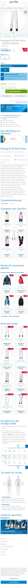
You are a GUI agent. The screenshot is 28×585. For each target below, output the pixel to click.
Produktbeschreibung (8, 152)
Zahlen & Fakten (20, 152)
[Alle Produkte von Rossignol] (24, 12)
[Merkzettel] (22, 2)
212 (6, 54)
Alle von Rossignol (14, 316)
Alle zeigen (4, 316)
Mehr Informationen (15, 575)
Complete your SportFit (5, 161)
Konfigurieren (14, 578)
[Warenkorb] (26, 2)
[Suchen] (25, 5)
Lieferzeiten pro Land (21, 102)
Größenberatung (7, 66)
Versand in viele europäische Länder (10, 117)
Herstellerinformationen (22, 159)
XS (6, 63)
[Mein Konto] (5, 2)
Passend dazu (7, 35)
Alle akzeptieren (13, 582)
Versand (3, 552)
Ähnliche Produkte (21, 35)
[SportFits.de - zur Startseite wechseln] (13, 2)
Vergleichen (8, 96)
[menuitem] (22, 2)
